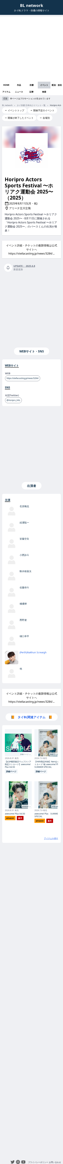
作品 (19, 85)
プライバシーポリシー (38, 1162)
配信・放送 (57, 85)
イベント (44, 85)
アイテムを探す (51, 838)
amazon (10, 818)
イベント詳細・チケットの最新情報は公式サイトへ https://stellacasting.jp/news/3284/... (31, 249)
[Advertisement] (31, 48)
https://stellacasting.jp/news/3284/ (23, 378)
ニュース (19, 91)
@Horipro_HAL (13, 400)
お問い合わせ (55, 1162)
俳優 (32, 85)
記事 (32, 91)
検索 (44, 91)
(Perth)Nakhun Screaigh (33, 652)
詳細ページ (11, 771)
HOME (6, 85)
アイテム (6, 91)
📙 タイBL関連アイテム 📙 (31, 717)
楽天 (20, 818)
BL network (31, 5)
